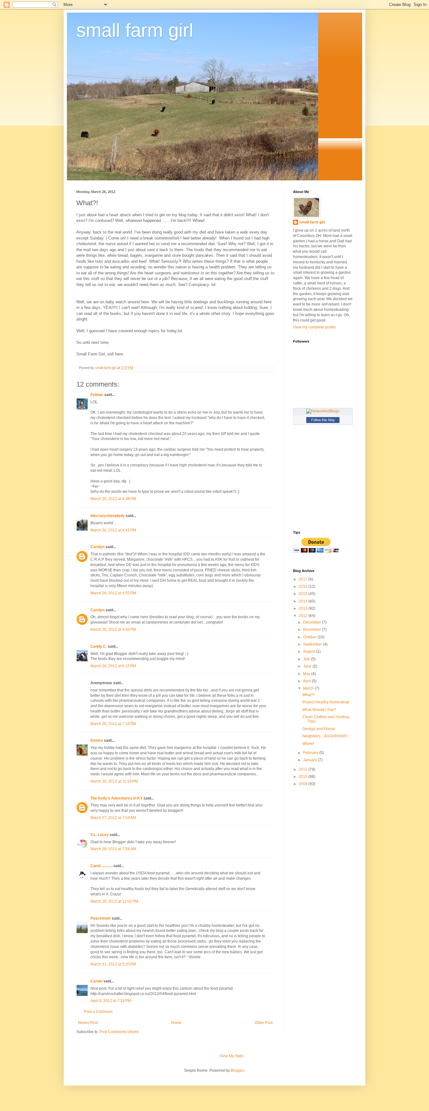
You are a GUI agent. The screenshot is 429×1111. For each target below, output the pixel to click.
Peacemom (100, 918)
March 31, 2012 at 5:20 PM (113, 964)
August (309, 651)
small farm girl (134, 30)
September (313, 644)
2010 (303, 776)
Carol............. (101, 866)
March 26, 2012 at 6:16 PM (113, 666)
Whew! (308, 743)
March (309, 688)
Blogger (237, 1070)
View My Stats (231, 1056)
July (307, 659)
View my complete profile (314, 327)
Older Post (264, 1022)
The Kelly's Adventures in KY (116, 798)
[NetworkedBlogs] (322, 411)
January (310, 760)
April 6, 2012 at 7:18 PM (110, 1000)
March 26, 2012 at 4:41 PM (113, 530)
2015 (303, 593)
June (307, 666)
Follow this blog (322, 420)
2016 (303, 586)
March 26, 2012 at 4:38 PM (113, 499)
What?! (308, 695)
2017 (303, 579)
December (312, 622)
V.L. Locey (99, 835)
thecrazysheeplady (107, 516)
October (310, 637)
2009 (303, 784)
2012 (303, 615)
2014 (303, 601)
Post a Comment (98, 1011)
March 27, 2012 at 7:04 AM (113, 818)
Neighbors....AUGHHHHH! (324, 736)
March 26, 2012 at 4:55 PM (113, 593)
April (307, 681)
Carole (96, 981)
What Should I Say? (319, 709)
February (311, 753)
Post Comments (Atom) (119, 1032)
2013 (303, 608)
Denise (96, 740)
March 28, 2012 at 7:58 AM (113, 849)
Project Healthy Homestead (325, 702)
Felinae (96, 395)
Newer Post (88, 1022)
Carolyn (97, 547)
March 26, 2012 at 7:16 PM (113, 724)
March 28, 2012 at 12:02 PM (114, 901)
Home (176, 1022)
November (312, 629)
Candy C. (98, 646)
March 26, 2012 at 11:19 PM (114, 781)
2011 (303, 769)
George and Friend (318, 729)
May (307, 674)
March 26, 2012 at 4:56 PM (113, 629)
